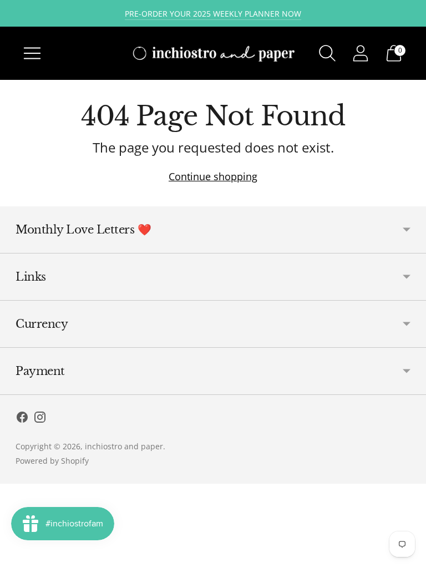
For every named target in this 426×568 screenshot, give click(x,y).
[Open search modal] (327, 53)
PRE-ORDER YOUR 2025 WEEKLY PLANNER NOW (213, 13)
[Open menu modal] (32, 53)
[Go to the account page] (360, 53)
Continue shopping (213, 176)
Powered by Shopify (52, 460)
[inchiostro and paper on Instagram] (40, 419)
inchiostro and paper (124, 446)
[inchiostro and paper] (213, 53)
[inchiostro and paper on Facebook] (22, 419)
